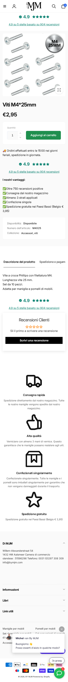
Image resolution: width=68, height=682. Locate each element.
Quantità (11, 128)
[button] (5, 6)
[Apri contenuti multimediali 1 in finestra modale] (34, 64)
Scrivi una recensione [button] (34, 340)
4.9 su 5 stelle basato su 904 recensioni (34, 24)
